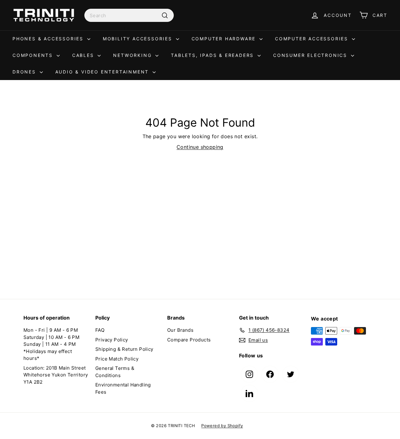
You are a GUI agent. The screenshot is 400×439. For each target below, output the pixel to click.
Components (33, 55)
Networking (133, 55)
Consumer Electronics (311, 55)
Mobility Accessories (138, 38)
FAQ (99, 330)
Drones (25, 71)
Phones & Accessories (49, 38)
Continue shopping (200, 147)
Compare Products (189, 340)
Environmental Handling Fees (123, 388)
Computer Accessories (312, 38)
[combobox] (129, 15)
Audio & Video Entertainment (103, 71)
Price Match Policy (116, 359)
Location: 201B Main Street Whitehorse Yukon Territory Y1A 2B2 (55, 375)
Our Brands (180, 330)
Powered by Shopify (222, 425)
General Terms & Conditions (114, 371)
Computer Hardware (225, 38)
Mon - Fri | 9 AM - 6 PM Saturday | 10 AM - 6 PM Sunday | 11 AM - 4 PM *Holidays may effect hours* (51, 344)
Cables (84, 55)
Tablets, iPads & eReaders (213, 55)
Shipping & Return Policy (124, 349)
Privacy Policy (111, 340)
